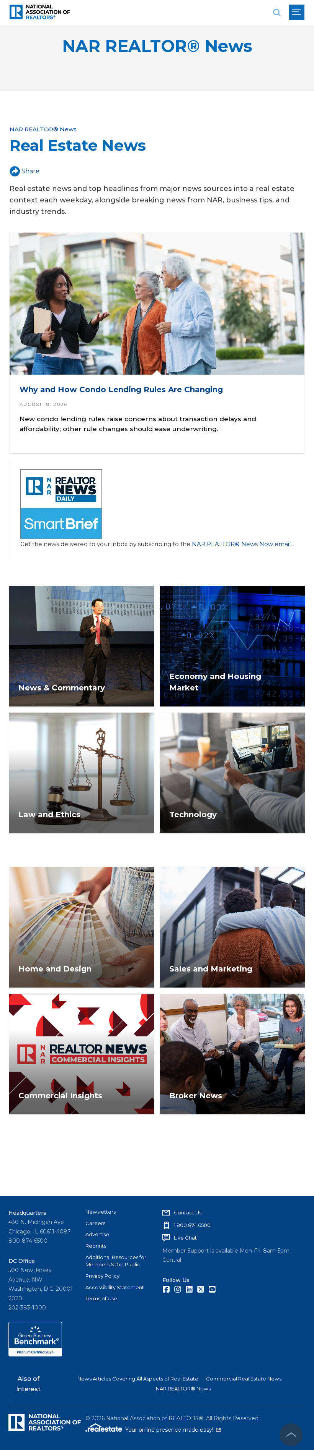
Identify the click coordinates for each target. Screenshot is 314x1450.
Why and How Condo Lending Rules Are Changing (121, 389)
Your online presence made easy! (173, 1429)
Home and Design (55, 968)
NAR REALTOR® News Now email (241, 544)
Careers (95, 1223)
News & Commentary (61, 687)
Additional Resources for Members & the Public (115, 1261)
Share (30, 171)
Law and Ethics (49, 814)
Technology (193, 814)
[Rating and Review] (35, 1354)
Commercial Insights (60, 1095)
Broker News (195, 1095)
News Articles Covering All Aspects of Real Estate (137, 1379)
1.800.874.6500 (192, 1225)
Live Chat (185, 1238)
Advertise (97, 1234)
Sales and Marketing (210, 968)
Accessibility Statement (114, 1287)
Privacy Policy (102, 1276)
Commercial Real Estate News (243, 1379)
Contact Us (187, 1212)
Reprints (95, 1246)
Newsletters (100, 1212)
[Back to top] (291, 1434)
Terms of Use (101, 1298)
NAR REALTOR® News (157, 46)
